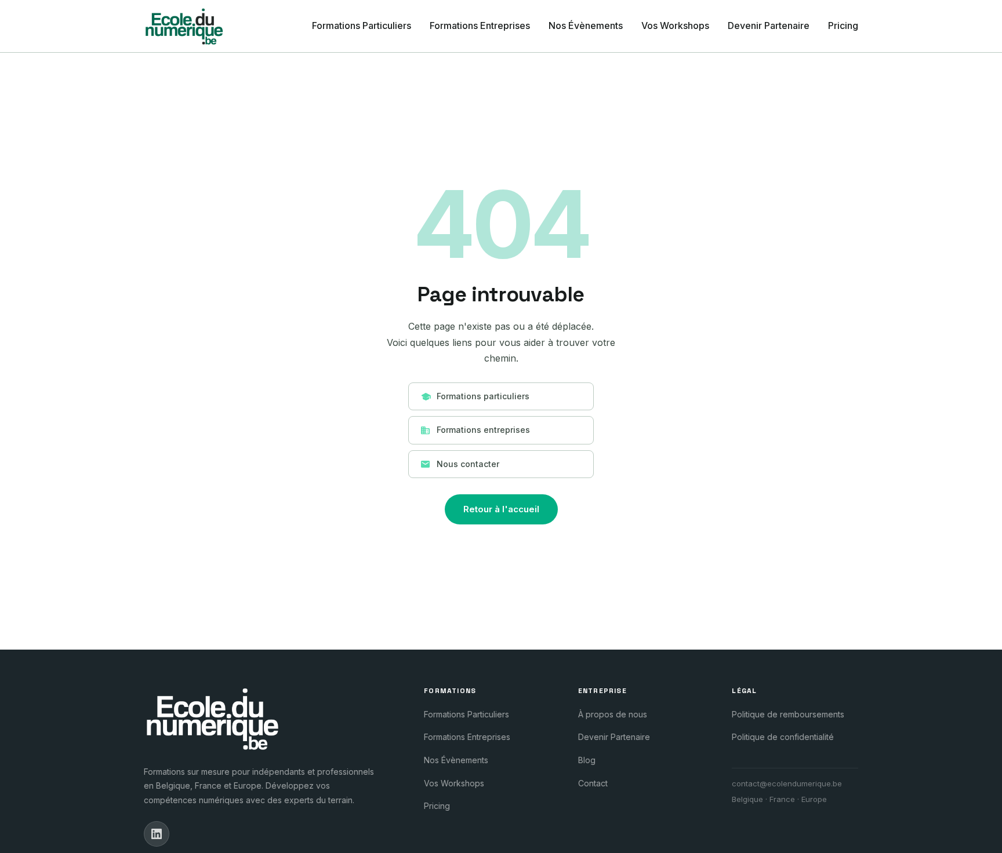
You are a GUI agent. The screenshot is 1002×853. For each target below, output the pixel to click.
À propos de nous (612, 714)
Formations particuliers (474, 396)
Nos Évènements (586, 25)
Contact (593, 783)
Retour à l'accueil (501, 509)
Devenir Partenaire (768, 25)
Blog (587, 760)
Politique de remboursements (788, 714)
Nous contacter (459, 464)
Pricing (843, 25)
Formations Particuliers (361, 25)
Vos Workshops (675, 25)
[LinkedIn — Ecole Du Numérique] (156, 834)
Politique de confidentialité (783, 737)
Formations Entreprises (480, 25)
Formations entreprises (475, 430)
